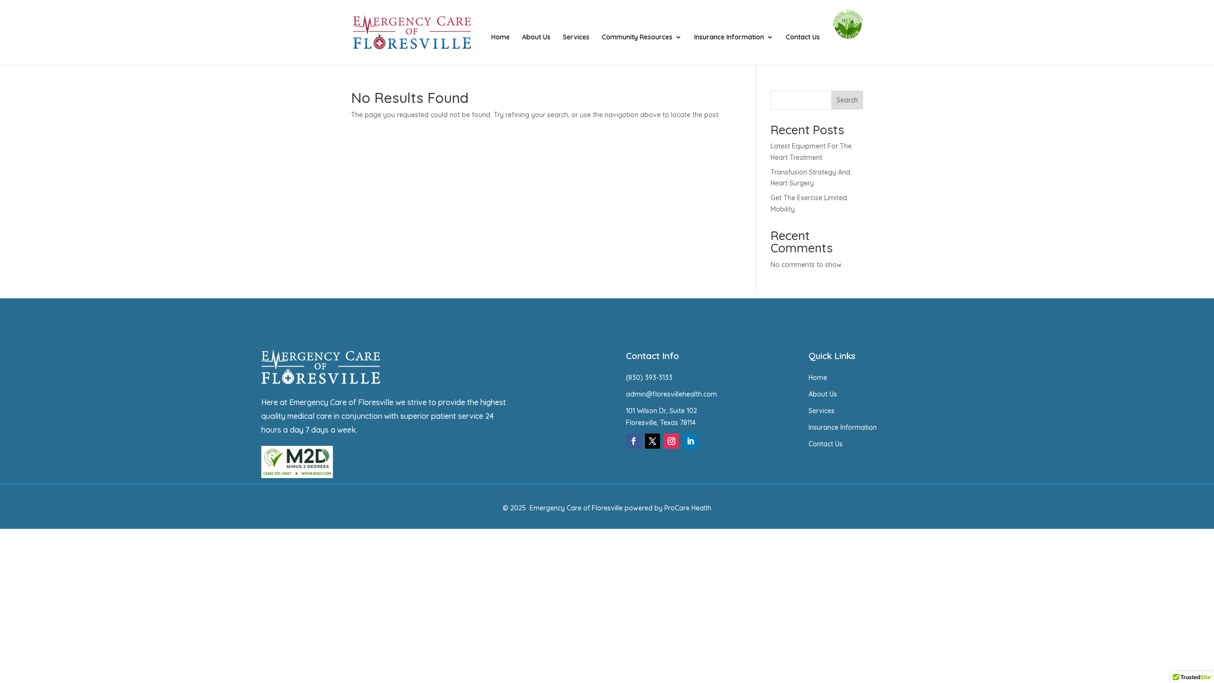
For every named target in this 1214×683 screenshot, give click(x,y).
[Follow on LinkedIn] (690, 441)
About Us (536, 37)
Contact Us (803, 37)
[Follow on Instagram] (671, 441)
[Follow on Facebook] (633, 441)
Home (500, 37)
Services (576, 37)
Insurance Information (729, 37)
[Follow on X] (652, 441)
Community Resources (637, 37)
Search (847, 100)
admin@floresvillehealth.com (671, 394)
